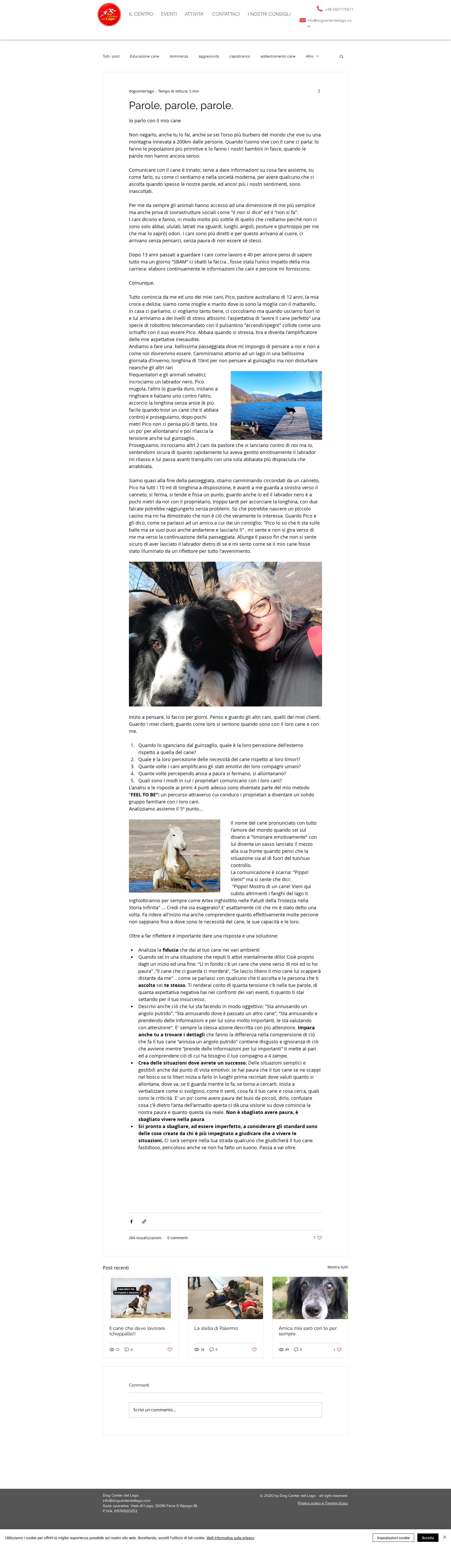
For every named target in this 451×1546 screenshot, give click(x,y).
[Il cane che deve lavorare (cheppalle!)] (141, 1298)
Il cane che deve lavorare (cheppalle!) (137, 1330)
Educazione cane (144, 56)
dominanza (179, 56)
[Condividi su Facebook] (131, 1221)
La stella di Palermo (216, 1328)
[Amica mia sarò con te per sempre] (310, 1298)
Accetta (428, 1537)
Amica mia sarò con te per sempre (308, 1330)
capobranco (239, 56)
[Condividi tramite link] (144, 1221)
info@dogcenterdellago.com (127, 1500)
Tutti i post (111, 56)
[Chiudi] (445, 1537)
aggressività (209, 56)
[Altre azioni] (319, 91)
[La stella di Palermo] (225, 1298)
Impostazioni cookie (393, 1537)
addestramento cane (277, 56)
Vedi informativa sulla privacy (230, 1537)
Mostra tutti (338, 1267)
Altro (309, 56)
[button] (194, 14)
